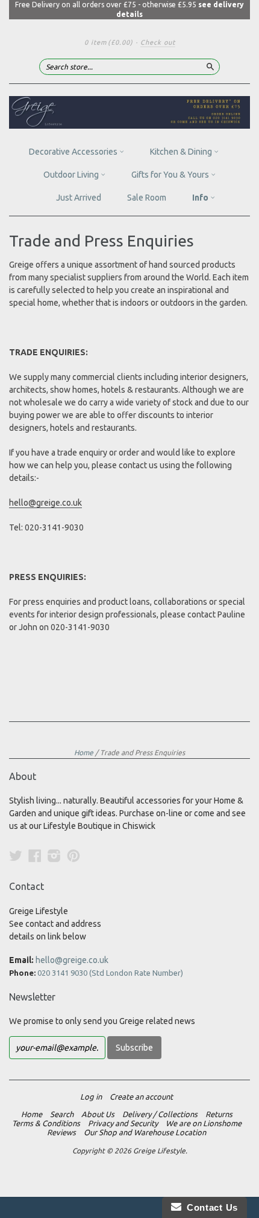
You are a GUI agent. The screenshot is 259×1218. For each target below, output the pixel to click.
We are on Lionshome (204, 1123)
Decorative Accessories (74, 151)
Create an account (141, 1096)
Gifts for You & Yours (171, 174)
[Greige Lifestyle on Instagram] (54, 855)
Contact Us (209, 1207)
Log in (91, 1096)
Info (201, 197)
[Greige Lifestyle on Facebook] (35, 855)
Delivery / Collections (160, 1114)
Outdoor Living (72, 174)
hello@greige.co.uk (45, 502)
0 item (108, 42)
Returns (218, 1114)
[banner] (129, 112)
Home (83, 752)
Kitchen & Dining (182, 151)
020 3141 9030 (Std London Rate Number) (110, 972)
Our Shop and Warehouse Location (145, 1132)
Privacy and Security (123, 1123)
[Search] (210, 66)
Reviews (61, 1132)
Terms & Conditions (46, 1123)
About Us (97, 1114)
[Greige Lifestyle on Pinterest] (73, 855)
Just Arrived (78, 197)
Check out (157, 42)
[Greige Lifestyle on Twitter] (15, 855)
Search (61, 1114)
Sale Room (146, 197)
